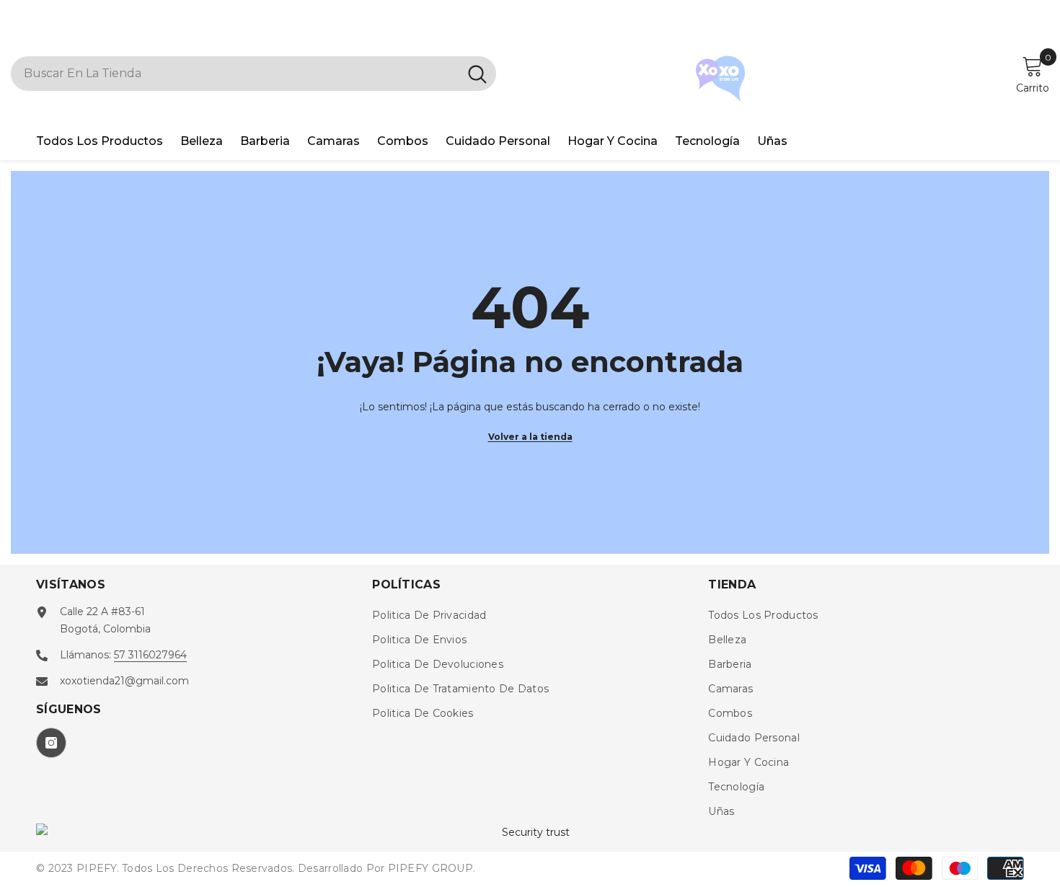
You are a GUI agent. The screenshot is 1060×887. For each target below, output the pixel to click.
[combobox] (235, 73)
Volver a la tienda (530, 436)
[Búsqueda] (253, 73)
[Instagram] (51, 743)
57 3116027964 (150, 654)
